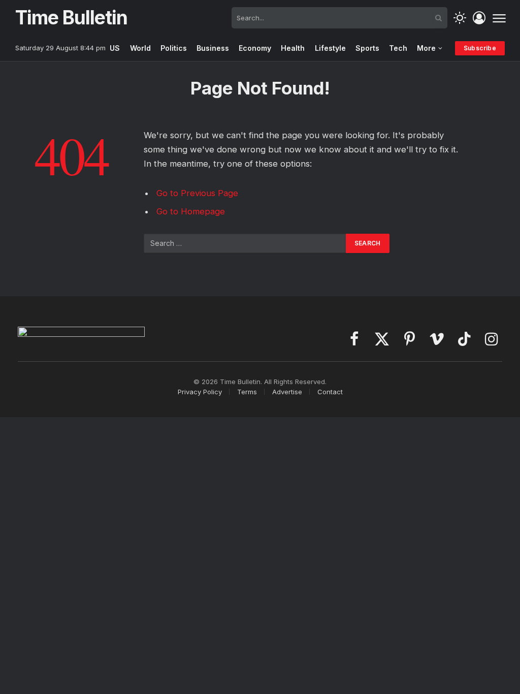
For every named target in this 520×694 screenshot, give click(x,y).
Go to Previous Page (197, 193)
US (115, 48)
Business (213, 48)
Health (293, 48)
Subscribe (480, 48)
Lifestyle (330, 48)
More (426, 48)
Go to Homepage (190, 211)
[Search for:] (245, 243)
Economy (255, 48)
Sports (367, 48)
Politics (173, 48)
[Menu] (499, 18)
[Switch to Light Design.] (459, 18)
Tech (398, 48)
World (140, 48)
